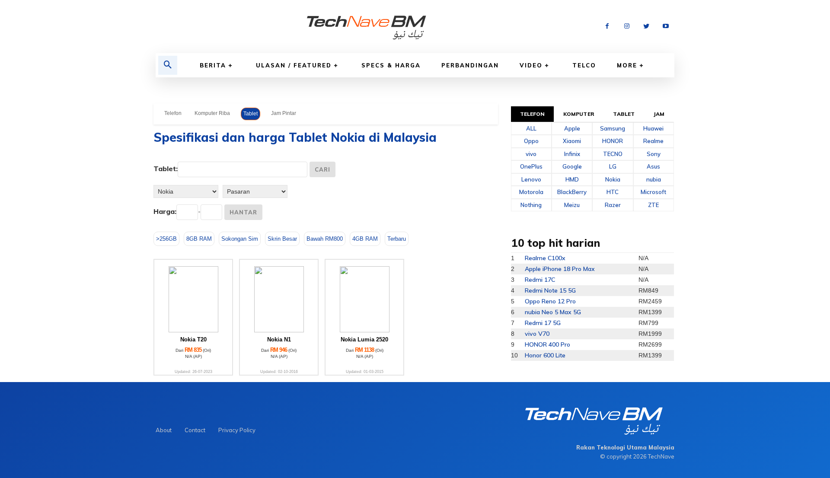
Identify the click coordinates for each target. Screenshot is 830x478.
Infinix (572, 153)
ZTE (653, 204)
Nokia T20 (193, 339)
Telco (584, 65)
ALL (531, 128)
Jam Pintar (283, 113)
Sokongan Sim (239, 239)
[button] (167, 65)
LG (612, 166)
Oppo (531, 140)
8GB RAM (199, 239)
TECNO (612, 153)
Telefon (173, 113)
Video (531, 65)
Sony (654, 153)
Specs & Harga (391, 65)
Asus (653, 166)
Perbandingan (470, 65)
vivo (531, 153)
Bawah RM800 (324, 239)
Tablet (250, 114)
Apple (572, 128)
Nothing (531, 204)
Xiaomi (572, 140)
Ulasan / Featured (294, 65)
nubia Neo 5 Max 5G (553, 312)
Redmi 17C (540, 280)
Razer (613, 204)
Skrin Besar (282, 239)
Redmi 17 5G (543, 323)
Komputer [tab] (578, 114)
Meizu (572, 204)
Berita (213, 65)
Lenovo (531, 179)
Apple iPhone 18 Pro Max (560, 269)
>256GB (166, 239)
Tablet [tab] (624, 114)
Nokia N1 (279, 339)
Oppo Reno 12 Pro (550, 301)
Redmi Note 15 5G (550, 290)
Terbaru (396, 239)
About (164, 430)
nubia (653, 179)
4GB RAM (365, 239)
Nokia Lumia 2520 (364, 339)
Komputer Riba (212, 113)
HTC (613, 191)
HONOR (612, 140)
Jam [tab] (659, 114)
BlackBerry (572, 191)
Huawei (653, 128)
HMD (572, 179)
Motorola (531, 191)
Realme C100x (545, 258)
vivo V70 (537, 334)
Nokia (612, 179)
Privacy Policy (236, 430)
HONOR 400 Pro (547, 344)
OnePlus (531, 166)
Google (572, 166)
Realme (653, 140)
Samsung (612, 128)
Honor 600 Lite (545, 355)
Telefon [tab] (532, 114)
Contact (195, 430)
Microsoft (653, 191)
